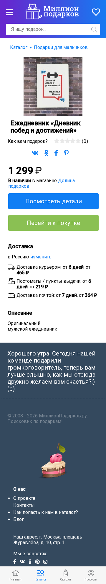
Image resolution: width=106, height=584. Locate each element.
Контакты (24, 505)
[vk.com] (24, 562)
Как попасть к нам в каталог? (45, 512)
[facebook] (16, 562)
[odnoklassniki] (32, 562)
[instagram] (46, 562)
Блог (18, 519)
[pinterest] (39, 562)
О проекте (24, 498)
